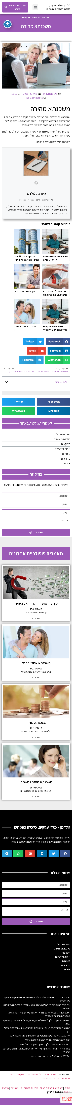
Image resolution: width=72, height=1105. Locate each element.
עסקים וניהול (63, 434)
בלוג (39, 17)
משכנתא (17, 117)
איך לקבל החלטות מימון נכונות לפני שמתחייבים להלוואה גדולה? (40, 1035)
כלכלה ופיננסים (62, 439)
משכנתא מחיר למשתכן (36, 782)
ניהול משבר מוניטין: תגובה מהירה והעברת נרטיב (47, 1039)
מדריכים (65, 458)
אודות (67, 463)
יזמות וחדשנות (62, 449)
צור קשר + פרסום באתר (51, 1088)
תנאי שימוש (16, 1088)
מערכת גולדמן (36, 193)
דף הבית (47, 17)
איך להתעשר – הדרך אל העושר (36, 603)
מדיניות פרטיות (31, 1088)
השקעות (65, 444)
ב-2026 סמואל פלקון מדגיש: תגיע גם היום (50, 1056)
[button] (35, 7)
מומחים (66, 454)
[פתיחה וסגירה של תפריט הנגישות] (8, 24)
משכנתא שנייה (36, 722)
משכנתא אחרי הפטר (36, 663)
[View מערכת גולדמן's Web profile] (36, 183)
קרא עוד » (36, 618)
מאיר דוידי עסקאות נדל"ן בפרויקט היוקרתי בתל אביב (45, 1044)
